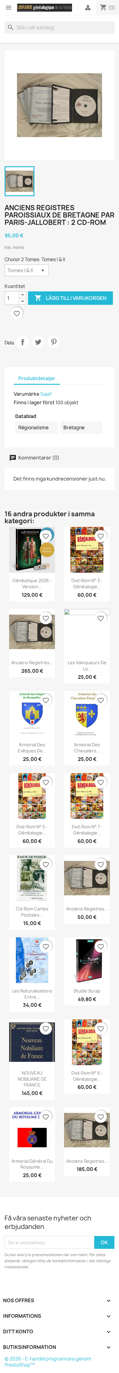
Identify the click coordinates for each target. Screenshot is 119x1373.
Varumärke (26, 394)
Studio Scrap (87, 991)
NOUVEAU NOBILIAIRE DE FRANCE (32, 1079)
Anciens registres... (32, 662)
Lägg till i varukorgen (70, 297)
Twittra (38, 342)
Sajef (46, 394)
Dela (22, 342)
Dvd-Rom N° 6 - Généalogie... (87, 1076)
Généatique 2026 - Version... (32, 583)
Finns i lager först (34, 402)
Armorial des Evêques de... (32, 748)
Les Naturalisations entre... (32, 994)
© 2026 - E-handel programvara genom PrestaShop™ (48, 1362)
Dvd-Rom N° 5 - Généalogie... (32, 830)
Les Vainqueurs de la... (87, 666)
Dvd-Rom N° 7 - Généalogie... (87, 830)
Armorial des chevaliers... (87, 748)
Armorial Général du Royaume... (32, 1164)
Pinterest (54, 342)
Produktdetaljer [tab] (36, 378)
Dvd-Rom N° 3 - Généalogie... (87, 583)
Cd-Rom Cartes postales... (32, 912)
